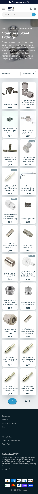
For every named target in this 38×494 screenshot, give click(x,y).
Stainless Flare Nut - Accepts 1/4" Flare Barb (10, 324)
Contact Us (6, 416)
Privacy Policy (7, 437)
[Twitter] (6, 469)
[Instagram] (9, 469)
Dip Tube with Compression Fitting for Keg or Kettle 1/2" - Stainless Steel (28, 181)
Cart (35, 8)
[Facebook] (3, 469)
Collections (11, 28)
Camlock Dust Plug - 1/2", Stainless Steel (28, 296)
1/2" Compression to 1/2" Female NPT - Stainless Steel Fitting (10, 210)
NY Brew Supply (22, 490)
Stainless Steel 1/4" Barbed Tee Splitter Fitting (10, 152)
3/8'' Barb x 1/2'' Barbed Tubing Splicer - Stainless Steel (28, 353)
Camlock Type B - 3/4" (10, 95)
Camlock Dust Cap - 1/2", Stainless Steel (28, 124)
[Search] (34, 14)
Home (4, 28)
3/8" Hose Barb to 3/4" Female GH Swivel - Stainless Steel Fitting (28, 267)
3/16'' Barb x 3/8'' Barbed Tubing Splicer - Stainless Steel (10, 181)
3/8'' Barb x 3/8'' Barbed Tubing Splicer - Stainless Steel (10, 238)
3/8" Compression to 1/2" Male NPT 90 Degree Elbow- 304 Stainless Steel (28, 152)
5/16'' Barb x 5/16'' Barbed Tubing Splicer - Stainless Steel (28, 324)
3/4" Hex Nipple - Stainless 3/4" (28, 238)
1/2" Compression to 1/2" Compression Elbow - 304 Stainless (28, 95)
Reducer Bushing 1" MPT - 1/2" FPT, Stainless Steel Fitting (10, 296)
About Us (5, 420)
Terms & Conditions (9, 423)
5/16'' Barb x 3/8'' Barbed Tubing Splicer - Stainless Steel (10, 353)
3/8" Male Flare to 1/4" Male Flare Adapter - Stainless (10, 124)
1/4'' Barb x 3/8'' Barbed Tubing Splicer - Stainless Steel (28, 381)
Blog (3, 427)
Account (31, 8)
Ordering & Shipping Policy (11, 440)
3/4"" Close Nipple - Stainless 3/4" (10, 267)
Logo (16, 9)
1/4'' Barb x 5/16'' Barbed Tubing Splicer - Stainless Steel (10, 381)
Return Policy (6, 444)
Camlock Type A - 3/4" (28, 210)
